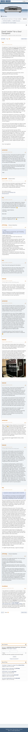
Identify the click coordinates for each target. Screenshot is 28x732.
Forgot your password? (14, 658)
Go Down (3, 38)
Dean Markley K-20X (11, 192)
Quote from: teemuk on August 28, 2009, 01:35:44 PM (14, 492)
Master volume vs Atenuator (8, 668)
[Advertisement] (6, 701)
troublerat (5, 586)
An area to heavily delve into (8, 678)
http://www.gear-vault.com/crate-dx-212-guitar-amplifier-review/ (12, 603)
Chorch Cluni (21, 665)
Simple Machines (17, 730)
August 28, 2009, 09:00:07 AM (7, 152)
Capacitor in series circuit (7, 675)
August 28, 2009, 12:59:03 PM (7, 262)
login (11, 648)
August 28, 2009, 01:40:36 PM (7, 303)
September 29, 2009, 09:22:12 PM (7, 588)
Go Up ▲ (20, 729)
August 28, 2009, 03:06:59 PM (7, 555)
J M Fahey (17, 668)
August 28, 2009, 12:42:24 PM (7, 227)
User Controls (5, 644)
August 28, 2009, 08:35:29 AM (7, 44)
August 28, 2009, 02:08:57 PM (7, 341)
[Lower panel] (26, 19)
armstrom (4, 150)
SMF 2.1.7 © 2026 (11, 730)
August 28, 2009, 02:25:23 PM (7, 384)
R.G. (3, 42)
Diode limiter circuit (6, 671)
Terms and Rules (15, 729)
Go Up (2, 612)
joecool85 (4, 178)
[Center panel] (24, 19)
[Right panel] (23, 19)
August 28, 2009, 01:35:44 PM (7, 280)
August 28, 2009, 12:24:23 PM (7, 199)
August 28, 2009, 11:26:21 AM (7, 180)
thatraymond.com (5, 193)
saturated (14, 671)
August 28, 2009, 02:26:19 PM (7, 422)
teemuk (4, 278)
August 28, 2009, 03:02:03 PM (7, 489)
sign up (14, 648)
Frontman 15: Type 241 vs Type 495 (9, 665)
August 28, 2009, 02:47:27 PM (7, 447)
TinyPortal (7, 729)
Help (11, 729)
